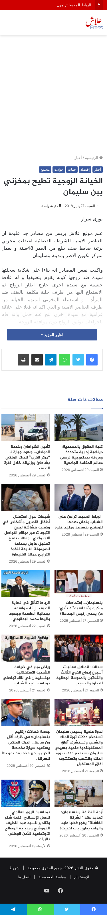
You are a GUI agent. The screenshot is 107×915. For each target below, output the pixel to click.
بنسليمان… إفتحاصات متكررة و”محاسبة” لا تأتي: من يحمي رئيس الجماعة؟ (81, 608)
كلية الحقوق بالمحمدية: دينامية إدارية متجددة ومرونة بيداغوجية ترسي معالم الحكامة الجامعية (81, 454)
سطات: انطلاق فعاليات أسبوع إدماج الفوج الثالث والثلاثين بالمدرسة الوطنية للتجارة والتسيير (79, 675)
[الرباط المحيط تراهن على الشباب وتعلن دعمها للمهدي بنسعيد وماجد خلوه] (78, 497)
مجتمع (45, 169)
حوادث (58, 169)
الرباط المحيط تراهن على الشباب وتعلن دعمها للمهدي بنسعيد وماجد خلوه (79, 522)
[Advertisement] (53, 97)
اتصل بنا (24, 877)
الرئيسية (92, 157)
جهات (72, 169)
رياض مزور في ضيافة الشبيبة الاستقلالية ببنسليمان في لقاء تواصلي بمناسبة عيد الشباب (26, 675)
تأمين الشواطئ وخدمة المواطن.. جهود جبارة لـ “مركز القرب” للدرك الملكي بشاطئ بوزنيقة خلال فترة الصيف (27, 457)
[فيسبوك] (92, 359)
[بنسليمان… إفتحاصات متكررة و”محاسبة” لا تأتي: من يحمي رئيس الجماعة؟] (78, 583)
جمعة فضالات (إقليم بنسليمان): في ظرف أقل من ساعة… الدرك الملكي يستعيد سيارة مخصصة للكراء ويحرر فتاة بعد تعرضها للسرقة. (26, 745)
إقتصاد (85, 169)
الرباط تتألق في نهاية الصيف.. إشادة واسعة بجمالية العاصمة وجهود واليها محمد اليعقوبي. (29, 611)
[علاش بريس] (94, 22)
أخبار (78, 157)
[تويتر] (78, 359)
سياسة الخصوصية (52, 877)
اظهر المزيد (53, 334)
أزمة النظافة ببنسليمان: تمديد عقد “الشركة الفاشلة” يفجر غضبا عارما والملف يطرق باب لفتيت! (81, 820)
